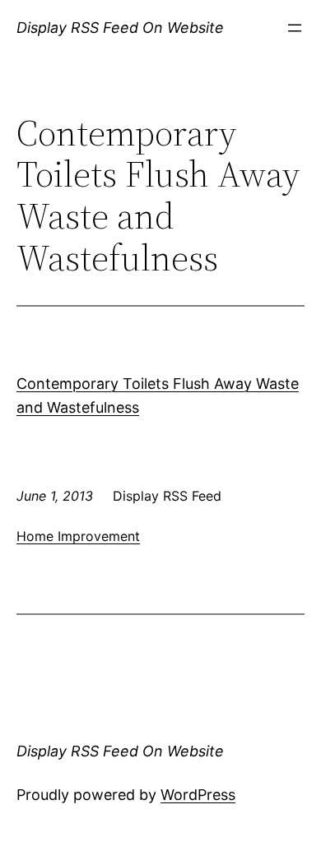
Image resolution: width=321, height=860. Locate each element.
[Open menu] (295, 28)
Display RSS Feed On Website (120, 27)
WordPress (197, 794)
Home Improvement (78, 536)
